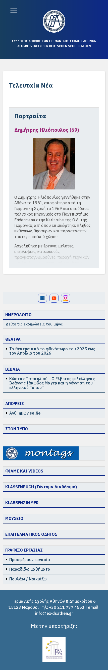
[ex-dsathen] (54, 21)
